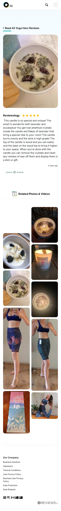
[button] (47, 5)
